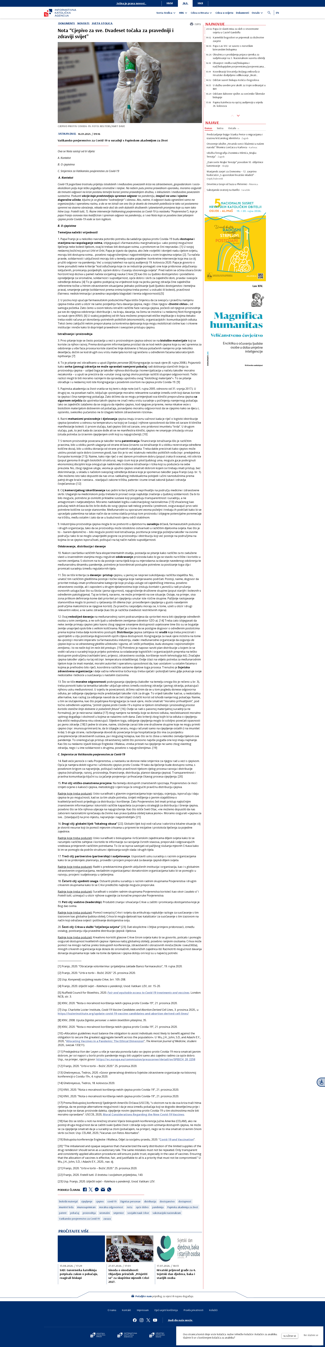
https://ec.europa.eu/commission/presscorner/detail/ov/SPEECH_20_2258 (145, 1059)
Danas (208, 128)
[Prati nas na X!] (148, 1320)
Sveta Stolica (164, 12)
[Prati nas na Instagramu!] (141, 1320)
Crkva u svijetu (224, 12)
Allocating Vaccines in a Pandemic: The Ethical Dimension (105, 1041)
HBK (181, 12)
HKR (200, 3)
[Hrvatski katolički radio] (157, 1335)
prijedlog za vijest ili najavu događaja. (164, 1296)
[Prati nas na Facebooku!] (135, 1320)
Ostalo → (234, 128)
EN (277, 12)
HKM (170, 3)
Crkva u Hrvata (200, 12)
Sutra (220, 128)
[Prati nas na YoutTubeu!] (155, 1320)
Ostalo (256, 12)
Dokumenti (242, 12)
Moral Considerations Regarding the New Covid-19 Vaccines (143, 1114)
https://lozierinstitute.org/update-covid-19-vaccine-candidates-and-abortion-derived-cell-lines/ (123, 1013)
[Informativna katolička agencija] (127, 1335)
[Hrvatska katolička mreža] (97, 1335)
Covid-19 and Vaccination (177, 1139)
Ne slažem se (311, 1335)
